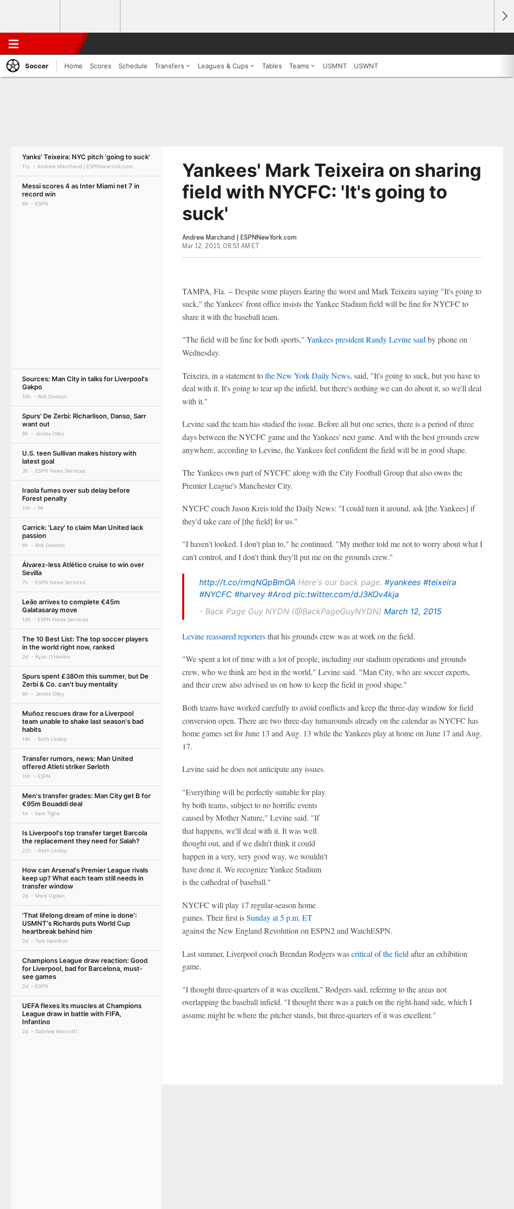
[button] (482, 44)
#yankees (402, 582)
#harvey (249, 594)
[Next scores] (504, 16)
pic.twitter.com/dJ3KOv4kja (346, 594)
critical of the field (380, 953)
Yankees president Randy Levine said (366, 339)
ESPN (54, 44)
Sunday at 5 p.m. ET (279, 917)
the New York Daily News (307, 375)
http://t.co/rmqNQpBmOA (247, 582)
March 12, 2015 (413, 611)
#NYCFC (215, 594)
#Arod (279, 594)
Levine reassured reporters (224, 636)
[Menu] (13, 44)
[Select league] (30, 16)
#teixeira (439, 582)
